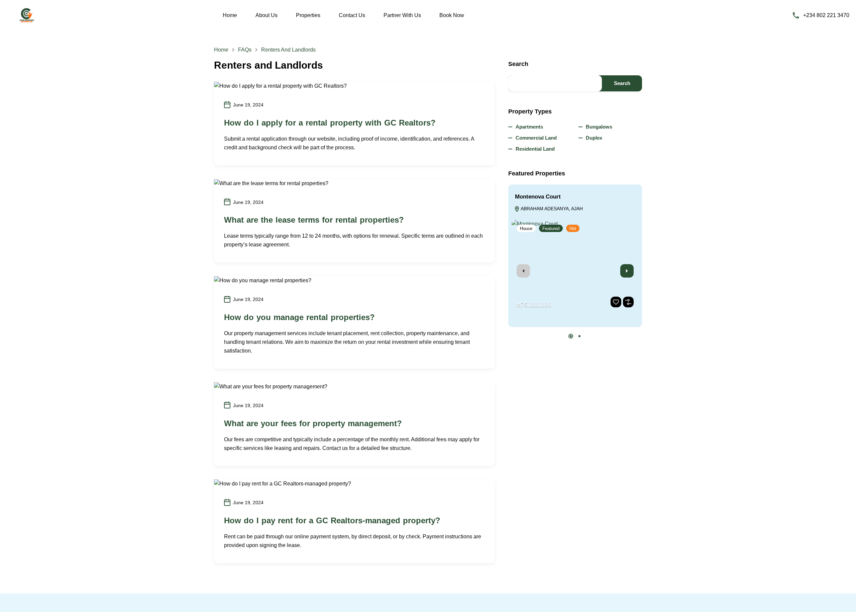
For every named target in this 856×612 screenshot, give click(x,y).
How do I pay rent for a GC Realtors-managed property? (332, 520)
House (526, 228)
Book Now (451, 15)
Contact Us (352, 15)
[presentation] (523, 271)
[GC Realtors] (27, 15)
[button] (570, 336)
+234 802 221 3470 (826, 15)
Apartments (529, 127)
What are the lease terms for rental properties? (314, 219)
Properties (308, 15)
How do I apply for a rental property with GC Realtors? (330, 122)
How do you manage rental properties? (299, 317)
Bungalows (599, 127)
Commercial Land (536, 138)
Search (518, 64)
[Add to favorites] (616, 302)
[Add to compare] (628, 302)
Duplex (594, 138)
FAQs (244, 50)
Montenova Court (538, 197)
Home (230, 15)
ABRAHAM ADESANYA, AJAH (551, 208)
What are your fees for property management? (313, 423)
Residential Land (535, 149)
